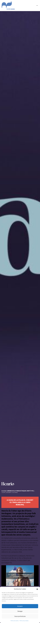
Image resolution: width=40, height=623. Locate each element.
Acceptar (20, 606)
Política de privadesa (24, 620)
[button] (37, 589)
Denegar (20, 611)
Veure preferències (20, 616)
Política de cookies (15, 620)
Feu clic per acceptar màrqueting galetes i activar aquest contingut (20, 575)
